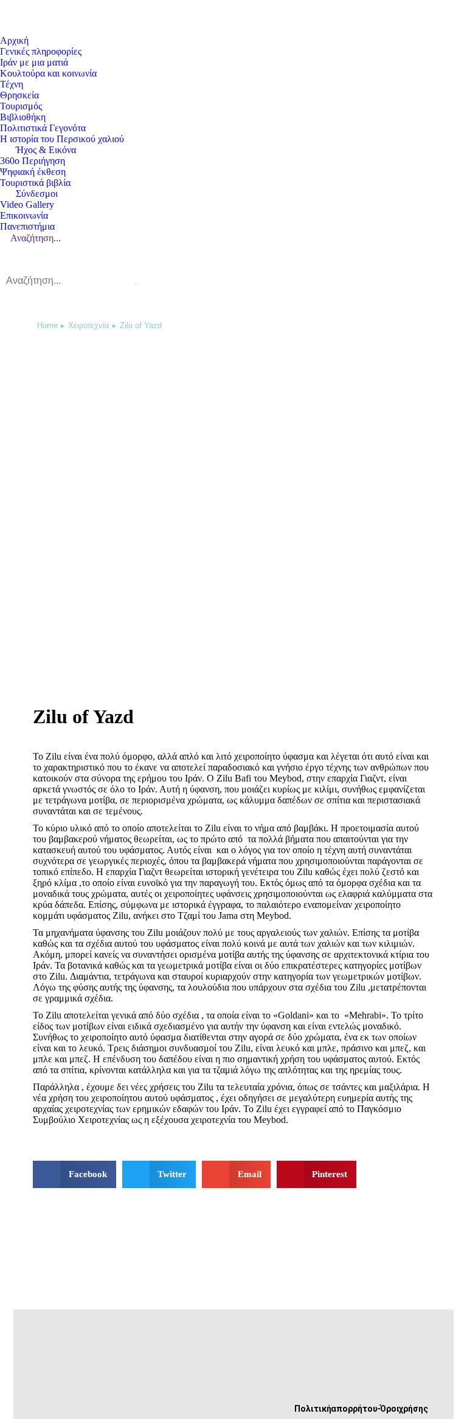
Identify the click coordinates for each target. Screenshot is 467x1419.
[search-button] (135, 284)
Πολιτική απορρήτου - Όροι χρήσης (361, 1409)
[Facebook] (108, 1377)
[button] (74, 1174)
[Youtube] (148, 1377)
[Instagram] (148, 1399)
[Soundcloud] (188, 1377)
